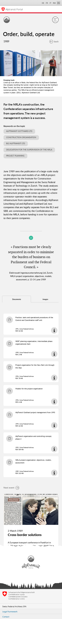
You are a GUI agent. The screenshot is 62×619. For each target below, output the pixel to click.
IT (50, 3)
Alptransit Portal (14, 9)
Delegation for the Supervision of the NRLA (29, 149)
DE (43, 3)
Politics (13, 500)
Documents (16, 299)
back (56, 41)
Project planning (15, 155)
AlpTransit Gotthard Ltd (19, 131)
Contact (5, 616)
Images (45, 299)
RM (54, 3)
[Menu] (55, 20)
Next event (8, 487)
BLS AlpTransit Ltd (15, 143)
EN (58, 3)
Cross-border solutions (24, 534)
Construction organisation (21, 137)
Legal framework (9, 611)
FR (47, 3)
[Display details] (54, 330)
